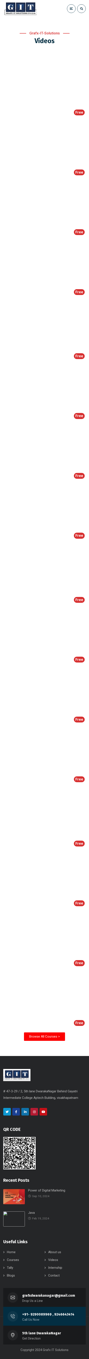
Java (31, 1213)
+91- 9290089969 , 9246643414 (48, 1314)
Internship (55, 1268)
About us (54, 1252)
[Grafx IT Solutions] (20, 8)
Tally (10, 1268)
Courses (13, 1260)
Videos (53, 1260)
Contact (54, 1275)
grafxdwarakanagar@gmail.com (48, 1295)
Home (11, 1252)
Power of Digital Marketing (46, 1190)
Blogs (11, 1275)
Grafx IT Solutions (55, 1350)
